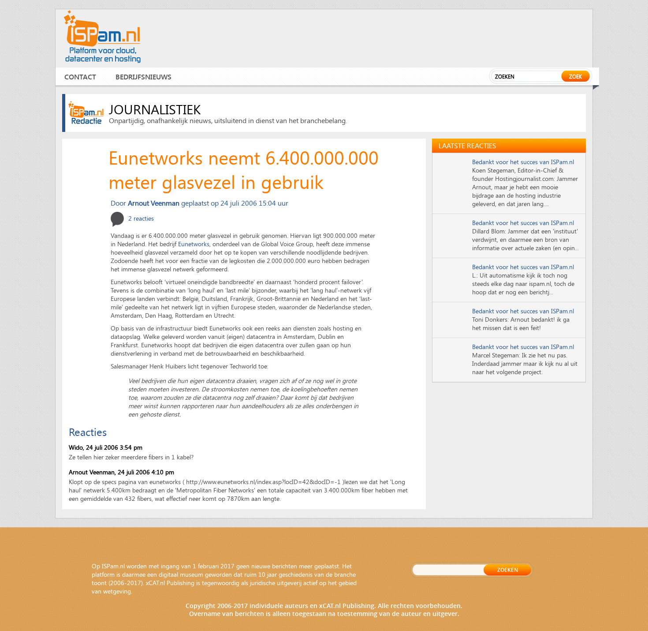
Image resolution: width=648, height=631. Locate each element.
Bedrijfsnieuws (143, 76)
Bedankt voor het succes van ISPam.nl (523, 162)
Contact (80, 76)
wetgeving (117, 591)
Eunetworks (193, 244)
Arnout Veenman (92, 472)
